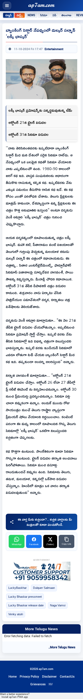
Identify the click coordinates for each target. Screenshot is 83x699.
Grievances (38, 684)
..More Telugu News (61, 647)
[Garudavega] (41, 571)
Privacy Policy (29, 676)
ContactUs (67, 676)
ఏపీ (54, 15)
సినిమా (43, 15)
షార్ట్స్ (19, 15)
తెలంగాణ (66, 15)
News (31, 15)
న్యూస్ (8, 15)
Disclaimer (49, 676)
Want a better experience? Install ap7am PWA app (14, 695)
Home (12, 676)
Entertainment (54, 49)
